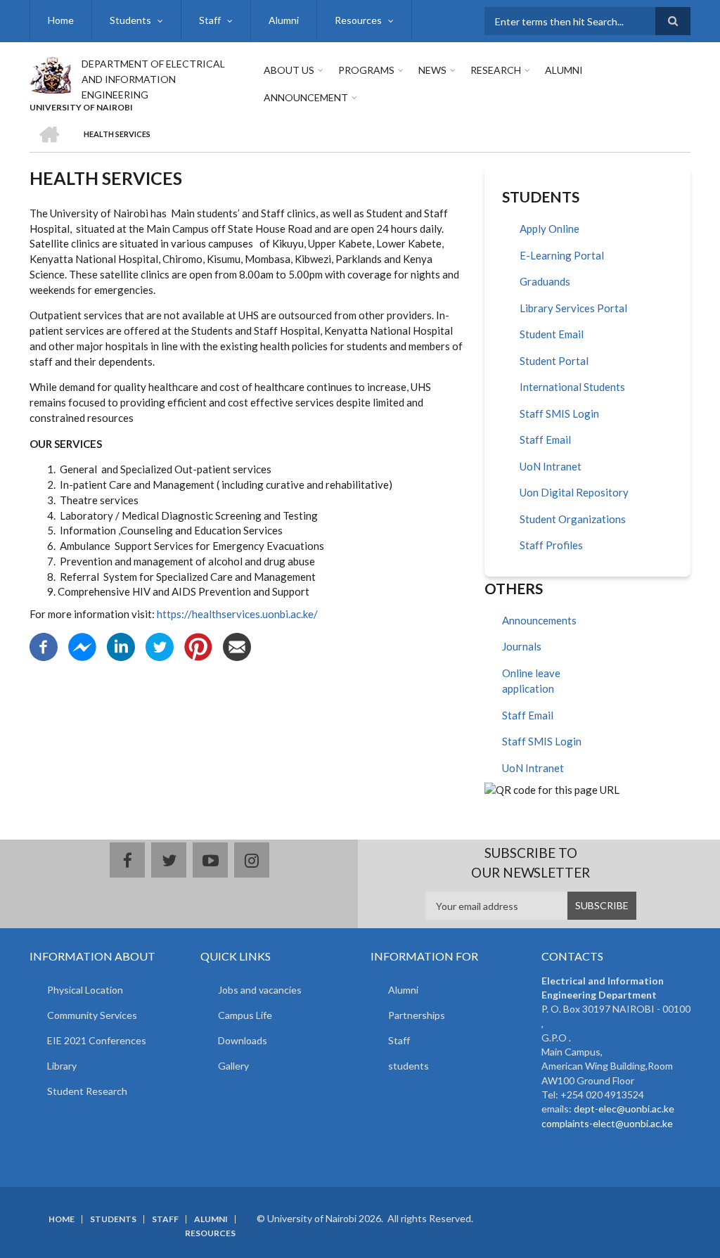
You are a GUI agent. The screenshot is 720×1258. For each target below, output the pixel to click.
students (408, 1066)
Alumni (284, 20)
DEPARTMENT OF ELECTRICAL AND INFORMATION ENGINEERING (153, 79)
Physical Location (85, 990)
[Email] (237, 645)
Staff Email (545, 439)
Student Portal (554, 360)
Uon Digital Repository (574, 492)
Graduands (545, 281)
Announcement (306, 97)
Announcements (539, 620)
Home (61, 20)
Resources (358, 20)
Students (130, 20)
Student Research (87, 1091)
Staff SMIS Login (559, 413)
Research (495, 70)
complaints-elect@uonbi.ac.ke (607, 1123)
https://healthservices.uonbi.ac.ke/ (237, 614)
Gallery (233, 1066)
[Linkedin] (121, 645)
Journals (521, 646)
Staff (210, 20)
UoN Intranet (550, 466)
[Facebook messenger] (82, 645)
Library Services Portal (573, 308)
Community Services (92, 1015)
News (432, 70)
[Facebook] (44, 645)
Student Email (552, 334)
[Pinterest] (198, 645)
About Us (289, 70)
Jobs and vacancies (260, 990)
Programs (366, 70)
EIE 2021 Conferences (96, 1040)
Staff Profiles (551, 545)
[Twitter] (160, 645)
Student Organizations (573, 519)
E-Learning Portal (562, 255)
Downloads (242, 1040)
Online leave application (531, 681)
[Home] (50, 73)
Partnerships (416, 1015)
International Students (572, 386)
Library (62, 1066)
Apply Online (549, 228)
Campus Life (245, 1015)
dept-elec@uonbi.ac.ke (624, 1109)
